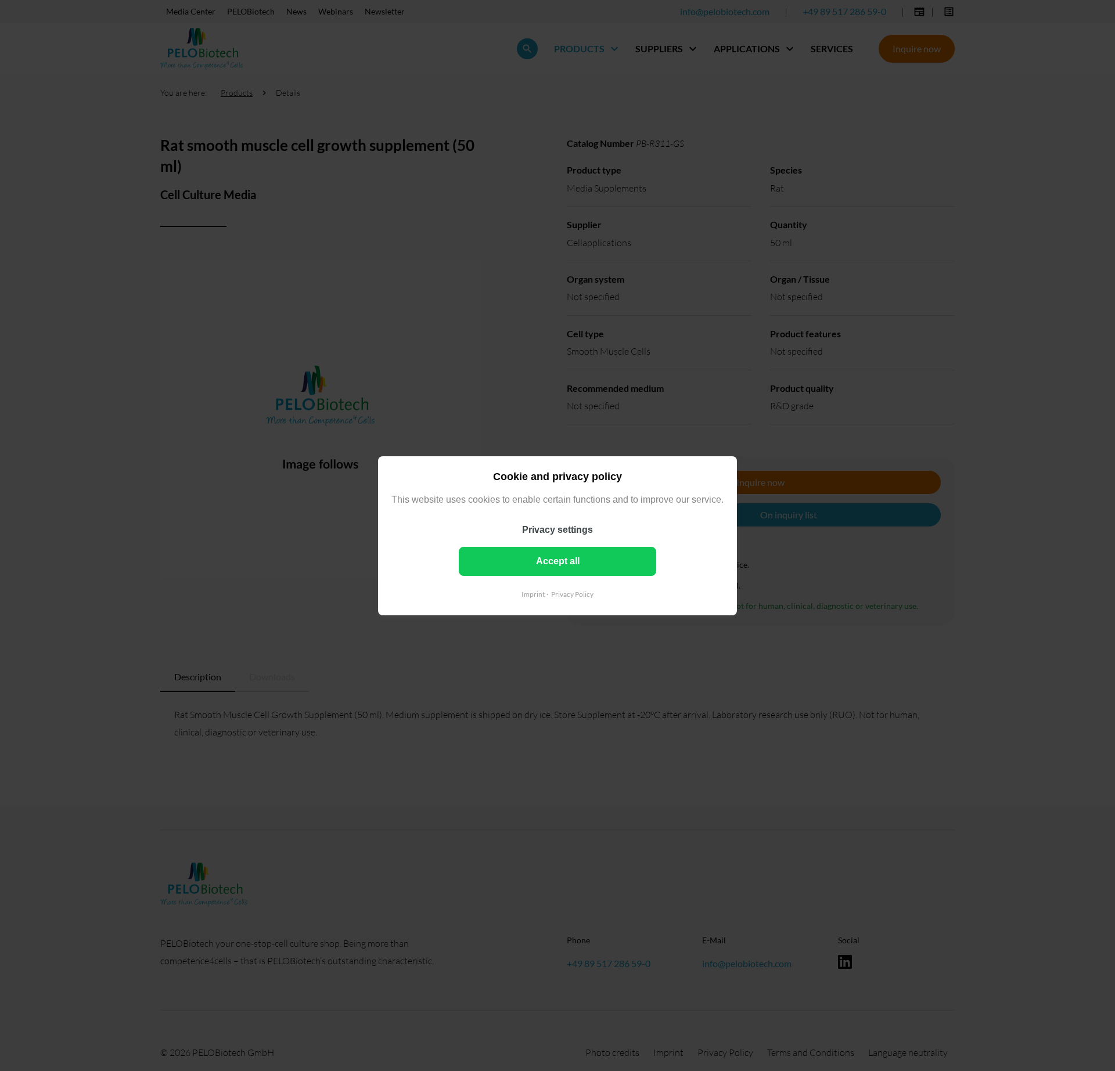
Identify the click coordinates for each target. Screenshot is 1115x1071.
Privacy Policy (572, 593)
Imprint (533, 593)
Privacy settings (557, 529)
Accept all (558, 560)
